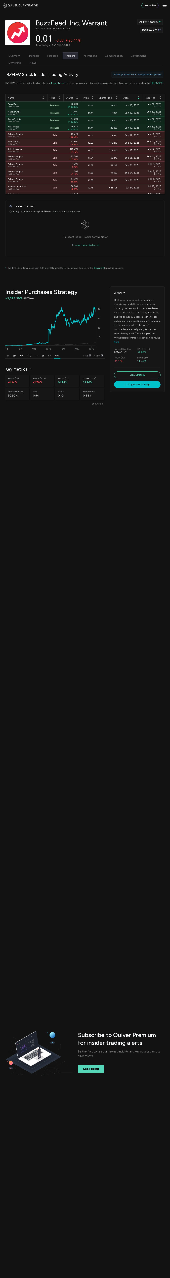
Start (85, 355)
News (33, 62)
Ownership (14, 62)
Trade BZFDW (149, 29)
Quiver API (99, 268)
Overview (14, 55)
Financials (33, 55)
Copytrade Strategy (139, 384)
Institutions (90, 55)
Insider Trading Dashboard (86, 245)
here (116, 342)
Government (138, 55)
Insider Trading (24, 206)
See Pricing (91, 1069)
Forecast (52, 55)
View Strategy (137, 374)
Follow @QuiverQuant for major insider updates (137, 74)
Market (97, 355)
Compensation (114, 55)
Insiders (70, 55)
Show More (97, 404)
